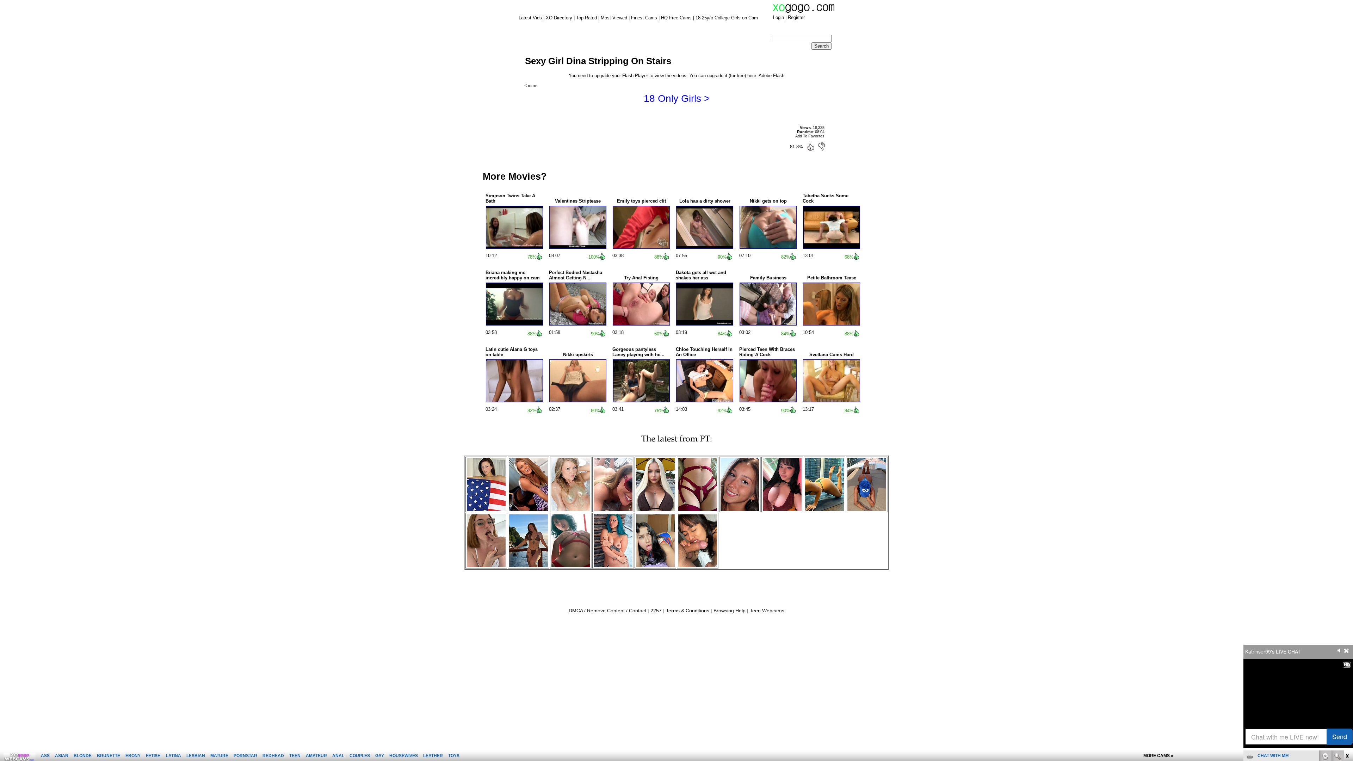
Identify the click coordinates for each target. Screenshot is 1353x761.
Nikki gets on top (768, 201)
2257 (656, 610)
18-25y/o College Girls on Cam (727, 17)
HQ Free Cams (676, 17)
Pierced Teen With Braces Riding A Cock (767, 352)
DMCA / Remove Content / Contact (607, 610)
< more (530, 85)
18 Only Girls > (677, 98)
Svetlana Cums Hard (831, 354)
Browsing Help (729, 610)
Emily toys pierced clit (641, 201)
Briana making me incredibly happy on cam (513, 275)
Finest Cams (644, 17)
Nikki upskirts (578, 354)
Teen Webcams (767, 610)
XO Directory (559, 17)
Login (778, 17)
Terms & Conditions (687, 610)
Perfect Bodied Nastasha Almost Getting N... (575, 275)
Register (796, 17)
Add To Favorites (809, 136)
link (1346, 650)
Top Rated (586, 17)
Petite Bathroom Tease (831, 277)
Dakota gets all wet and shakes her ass (701, 275)
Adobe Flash (771, 75)
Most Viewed (614, 17)
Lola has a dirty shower (704, 201)
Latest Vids (530, 17)
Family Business (768, 277)
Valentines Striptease (578, 201)
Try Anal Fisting (641, 277)
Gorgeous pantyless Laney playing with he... (638, 352)
